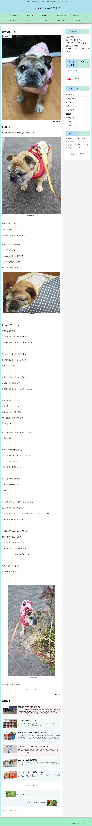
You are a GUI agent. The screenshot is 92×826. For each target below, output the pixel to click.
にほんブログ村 (71, 71)
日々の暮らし (7, 684)
